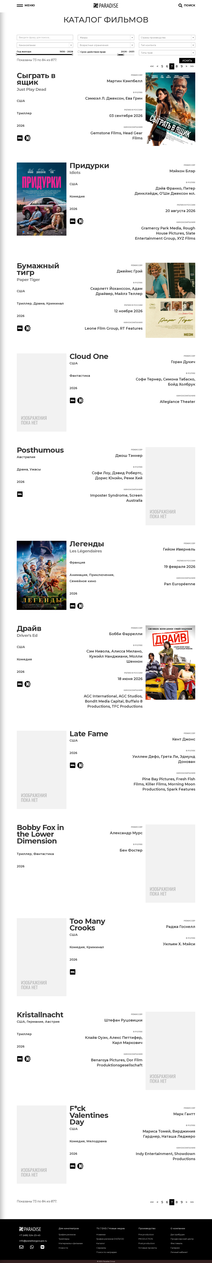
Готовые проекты (147, 1248)
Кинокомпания (133, 127)
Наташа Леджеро (178, 1136)
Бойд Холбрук (181, 384)
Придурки (89, 165)
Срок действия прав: (107, 51)
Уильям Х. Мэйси (179, 944)
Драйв (29, 628)
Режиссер (136, 75)
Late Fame (89, 733)
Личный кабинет (179, 1252)
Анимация (78, 575)
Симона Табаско (178, 379)
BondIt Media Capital (104, 701)
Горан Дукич (183, 362)
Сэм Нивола (97, 651)
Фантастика (80, 376)
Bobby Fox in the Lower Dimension (40, 834)
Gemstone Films (105, 133)
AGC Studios (130, 696)
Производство (147, 1228)
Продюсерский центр (182, 1239)
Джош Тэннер (128, 455)
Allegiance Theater (177, 402)
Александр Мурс (126, 833)
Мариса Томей (157, 1131)
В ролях (137, 92)
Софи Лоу (101, 473)
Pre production (146, 1234)
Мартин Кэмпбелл (124, 81)
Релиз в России (133, 110)
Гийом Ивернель (179, 549)
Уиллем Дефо (145, 756)
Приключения (101, 575)
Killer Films (156, 784)
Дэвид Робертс (127, 473)
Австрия (52, 1022)
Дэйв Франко (168, 188)
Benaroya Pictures (108, 1060)
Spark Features (181, 789)
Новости (63, 1248)
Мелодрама (96, 1141)
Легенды (87, 543)
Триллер (24, 113)
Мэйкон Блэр (182, 171)
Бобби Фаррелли (125, 634)
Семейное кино (83, 581)
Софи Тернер (148, 379)
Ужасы (35, 469)
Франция (77, 562)
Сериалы (101, 1248)
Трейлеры (64, 1239)
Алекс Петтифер (125, 1037)
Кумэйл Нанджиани (108, 656)
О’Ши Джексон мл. (177, 193)
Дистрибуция (178, 1234)
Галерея (175, 1248)
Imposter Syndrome (109, 495)
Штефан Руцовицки (123, 1020)
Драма (39, 303)
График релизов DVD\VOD (110, 1239)
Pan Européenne (179, 584)
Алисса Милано (126, 651)
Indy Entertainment (154, 1154)
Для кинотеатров (69, 1228)
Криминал (55, 303)
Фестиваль (176, 1243)
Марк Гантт (184, 1114)
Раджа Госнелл (180, 927)
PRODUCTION (145, 1239)
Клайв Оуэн (96, 1037)
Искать (187, 60)
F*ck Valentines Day (89, 1115)
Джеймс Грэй (129, 271)
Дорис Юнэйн (108, 478)
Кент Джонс (183, 739)
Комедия (77, 196)
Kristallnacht (40, 1014)
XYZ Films (186, 238)
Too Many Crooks (87, 924)
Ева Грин (134, 98)
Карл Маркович (127, 1043)
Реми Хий (133, 478)
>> (192, 66)
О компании (178, 1228)
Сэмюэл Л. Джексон (104, 98)
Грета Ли (169, 756)
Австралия (26, 457)
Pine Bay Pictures (158, 779)
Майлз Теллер (128, 294)
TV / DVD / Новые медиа (110, 1228)
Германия (35, 1022)
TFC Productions (127, 706)
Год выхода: (45, 51)
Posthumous (40, 450)
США (21, 101)
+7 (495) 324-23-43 (29, 1235)
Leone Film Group (101, 328)
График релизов (67, 1234)
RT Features (131, 328)
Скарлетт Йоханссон (110, 288)
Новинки (101, 1234)
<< (152, 66)
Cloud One (89, 356)
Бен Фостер (131, 850)
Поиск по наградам (106, 1252)
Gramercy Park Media (161, 228)
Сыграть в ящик (36, 79)
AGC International (100, 696)
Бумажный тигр (38, 269)
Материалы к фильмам (71, 1243)
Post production (146, 1243)
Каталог (100, 1243)
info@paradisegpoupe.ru (33, 1240)
